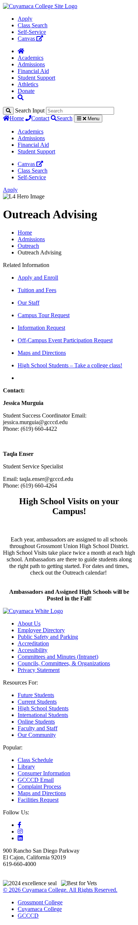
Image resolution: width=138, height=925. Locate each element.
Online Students (36, 721)
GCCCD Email (36, 780)
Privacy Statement (39, 670)
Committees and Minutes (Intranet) (58, 657)
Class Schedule (35, 760)
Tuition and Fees (37, 290)
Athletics (28, 84)
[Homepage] (21, 51)
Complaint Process (39, 786)
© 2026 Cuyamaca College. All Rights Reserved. (60, 890)
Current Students (37, 702)
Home (17, 118)
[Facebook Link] (19, 825)
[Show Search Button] (21, 97)
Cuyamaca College (40, 909)
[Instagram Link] (20, 831)
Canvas (27, 38)
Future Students (36, 695)
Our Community (37, 735)
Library (26, 766)
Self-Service (32, 32)
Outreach (28, 246)
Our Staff (28, 302)
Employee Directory (41, 630)
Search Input (30, 110)
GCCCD (28, 915)
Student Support (36, 78)
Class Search (32, 25)
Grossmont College (40, 902)
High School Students (43, 708)
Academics (30, 58)
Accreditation (33, 643)
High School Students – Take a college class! (70, 365)
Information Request (41, 328)
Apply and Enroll (38, 277)
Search (64, 118)
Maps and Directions (42, 353)
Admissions (31, 64)
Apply (25, 18)
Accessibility (32, 650)
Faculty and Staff (37, 728)
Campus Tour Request (44, 315)
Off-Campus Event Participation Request (65, 340)
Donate (26, 91)
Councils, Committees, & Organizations (64, 663)
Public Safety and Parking (48, 637)
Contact (40, 118)
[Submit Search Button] (8, 111)
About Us (29, 623)
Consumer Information (44, 773)
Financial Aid (33, 71)
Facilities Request (38, 800)
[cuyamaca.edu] (40, 6)
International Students (43, 715)
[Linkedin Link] (20, 838)
